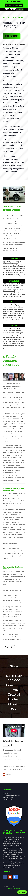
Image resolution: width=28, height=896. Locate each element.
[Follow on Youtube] (4, 774)
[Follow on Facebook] (5, 877)
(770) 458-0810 (7, 799)
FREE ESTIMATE (11, 36)
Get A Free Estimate (14, 5)
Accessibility (16, 888)
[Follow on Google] (15, 877)
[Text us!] (22, 892)
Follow (8, 774)
